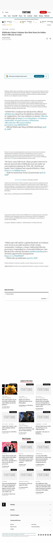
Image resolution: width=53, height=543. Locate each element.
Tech (25, 15)
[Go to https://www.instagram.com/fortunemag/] (45, 534)
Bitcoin (12, 29)
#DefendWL (9, 120)
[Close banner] (46, 76)
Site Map (12, 529)
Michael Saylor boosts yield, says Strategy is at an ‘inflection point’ (43, 427)
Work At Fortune (13, 526)
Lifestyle (35, 15)
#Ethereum (34, 120)
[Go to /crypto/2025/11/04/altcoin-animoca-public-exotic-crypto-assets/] (43, 389)
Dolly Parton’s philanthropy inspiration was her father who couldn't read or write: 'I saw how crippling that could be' (26, 459)
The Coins (5, 29)
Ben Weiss (14, 431)
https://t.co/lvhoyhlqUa (27, 118)
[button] (5, 16)
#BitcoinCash (10, 123)
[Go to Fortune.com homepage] (26, 12)
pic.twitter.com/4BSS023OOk (16, 125)
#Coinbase (42, 118)
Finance (20, 15)
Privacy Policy (34, 533)
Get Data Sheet (18, 179)
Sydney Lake (6, 466)
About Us (12, 524)
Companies (38, 424)
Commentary (39, 453)
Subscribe (43, 12)
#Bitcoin (44, 116)
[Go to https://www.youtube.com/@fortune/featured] (50, 534)
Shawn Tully (12, 494)
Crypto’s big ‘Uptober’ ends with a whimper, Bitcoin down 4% (9, 427)
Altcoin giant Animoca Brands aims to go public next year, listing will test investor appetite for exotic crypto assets (43, 403)
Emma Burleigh (40, 492)
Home (5, 15)
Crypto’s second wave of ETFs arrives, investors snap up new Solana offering (26, 428)
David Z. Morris (6, 37)
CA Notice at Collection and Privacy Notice (7, 534)
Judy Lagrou (45, 431)
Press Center (33, 524)
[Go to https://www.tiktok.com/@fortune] (48, 534)
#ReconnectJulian (23, 123)
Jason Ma (5, 494)
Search (6, 12)
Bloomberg (30, 405)
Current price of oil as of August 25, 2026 (25, 484)
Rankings (41, 15)
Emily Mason (23, 405)
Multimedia (46, 15)
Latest (9, 15)
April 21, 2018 (32, 258)
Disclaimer (49, 24)
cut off (11, 158)
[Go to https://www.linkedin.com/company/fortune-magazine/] (43, 534)
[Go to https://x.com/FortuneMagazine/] (41, 534)
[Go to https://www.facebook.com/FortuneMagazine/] (38, 534)
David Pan (39, 431)
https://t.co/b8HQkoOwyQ (15, 170)
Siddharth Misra (40, 464)
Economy (4, 481)
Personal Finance (24, 481)
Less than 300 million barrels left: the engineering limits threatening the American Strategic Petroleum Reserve (43, 459)
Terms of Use (29, 533)
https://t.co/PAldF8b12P (14, 256)
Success (4, 453)
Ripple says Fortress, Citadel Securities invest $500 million (25, 401)
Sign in (49, 12)
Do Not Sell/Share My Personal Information (18, 534)
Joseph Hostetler (24, 487)
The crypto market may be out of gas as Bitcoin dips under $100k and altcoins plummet (9, 402)
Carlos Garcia (40, 408)
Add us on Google (39, 76)
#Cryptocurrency (22, 120)
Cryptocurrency (23, 425)
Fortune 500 (14, 15)
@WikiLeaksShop (37, 251)
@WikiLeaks (10, 114)
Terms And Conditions (35, 526)
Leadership (29, 15)
